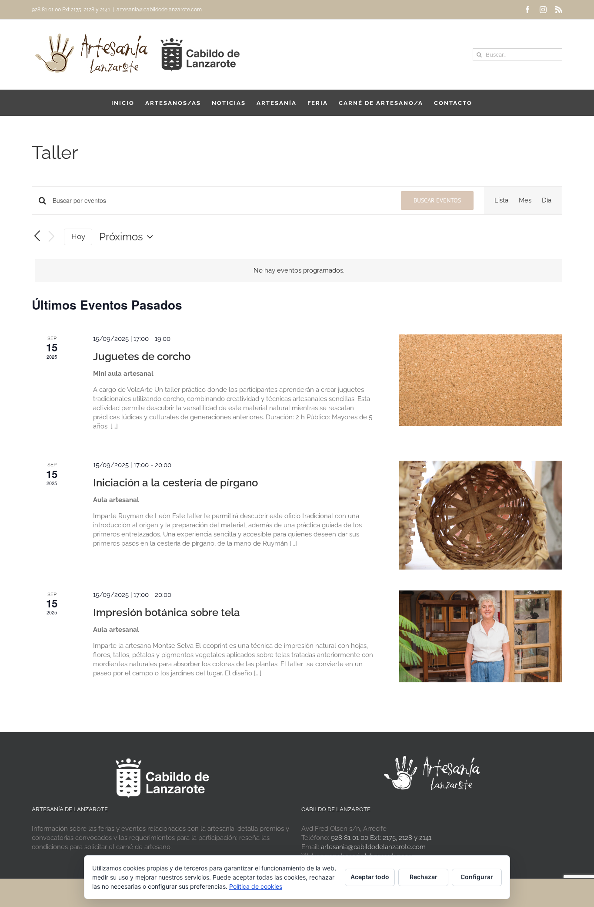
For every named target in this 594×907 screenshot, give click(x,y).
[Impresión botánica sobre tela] (480, 636)
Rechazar (423, 876)
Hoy (78, 236)
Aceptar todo (369, 876)
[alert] (298, 270)
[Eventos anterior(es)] (37, 236)
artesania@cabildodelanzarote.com (159, 10)
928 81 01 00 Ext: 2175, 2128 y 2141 (381, 838)
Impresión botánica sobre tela (166, 612)
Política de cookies (255, 886)
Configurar (477, 876)
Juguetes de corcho (141, 356)
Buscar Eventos (437, 200)
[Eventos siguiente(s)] (52, 237)
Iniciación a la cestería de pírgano (175, 482)
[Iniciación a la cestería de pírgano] (480, 515)
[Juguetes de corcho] (480, 380)
